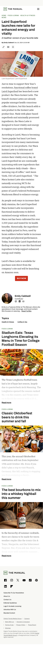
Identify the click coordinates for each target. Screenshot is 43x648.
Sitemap (8, 628)
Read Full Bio (26, 311)
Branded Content (9, 613)
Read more (6, 403)
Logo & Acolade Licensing (12, 606)
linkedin (19, 301)
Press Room (32, 625)
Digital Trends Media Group (13, 619)
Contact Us (7, 599)
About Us (7, 596)
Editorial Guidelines (10, 603)
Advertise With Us (10, 609)
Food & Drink (7, 328)
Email (23, 301)
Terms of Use (9, 625)
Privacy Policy (20, 625)
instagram (16, 301)
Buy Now (21, 278)
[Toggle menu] (38, 9)
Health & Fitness (8, 322)
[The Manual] (13, 9)
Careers (27, 619)
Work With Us (9, 622)
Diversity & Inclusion (23, 622)
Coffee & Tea (22, 322)
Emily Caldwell (9, 42)
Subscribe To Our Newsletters (14, 593)
